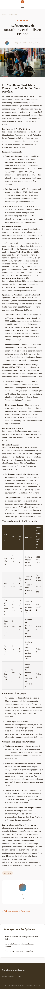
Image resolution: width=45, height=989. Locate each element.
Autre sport (13, 14)
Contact (19, 976)
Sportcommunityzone (13, 969)
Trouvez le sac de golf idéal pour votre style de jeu (21, 937)
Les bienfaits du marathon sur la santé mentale (19, 945)
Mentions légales (8, 976)
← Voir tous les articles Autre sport (16, 911)
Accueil (4, 14)
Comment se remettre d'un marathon (19, 951)
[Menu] (22, 7)
